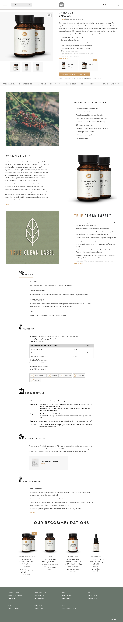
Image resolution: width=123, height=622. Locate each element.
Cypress (62, 19)
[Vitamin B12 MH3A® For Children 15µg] (73, 543)
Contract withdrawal (15, 595)
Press (63, 605)
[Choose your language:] (104, 5)
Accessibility (39, 608)
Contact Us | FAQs (13, 592)
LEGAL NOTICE (39, 602)
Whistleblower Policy (69, 608)
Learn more (32, 512)
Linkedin (91, 602)
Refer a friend (66, 595)
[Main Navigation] (5, 5)
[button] (15, 67)
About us (64, 592)
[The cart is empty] (118, 5)
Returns (10, 602)
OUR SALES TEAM (67, 599)
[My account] (111, 5)
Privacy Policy (39, 599)
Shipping (10, 605)
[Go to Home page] (61, 4)
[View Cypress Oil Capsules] (15, 67)
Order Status (12, 599)
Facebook (91, 595)
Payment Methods (13, 608)
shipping (81, 79)
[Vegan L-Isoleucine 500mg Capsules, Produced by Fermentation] (50, 543)
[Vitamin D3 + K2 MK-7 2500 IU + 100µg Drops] (96, 543)
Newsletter (38, 605)
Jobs (89, 592)
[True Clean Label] (92, 216)
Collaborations (67, 602)
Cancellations (40, 595)
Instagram (91, 599)
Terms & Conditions (41, 592)
